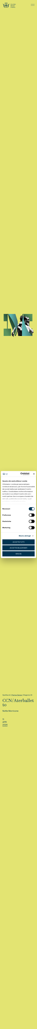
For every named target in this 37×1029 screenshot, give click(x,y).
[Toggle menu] (33, 5)
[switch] (32, 515)
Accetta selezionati (18, 548)
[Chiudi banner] (34, 474)
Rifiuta (18, 554)
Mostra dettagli (25, 536)
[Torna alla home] (9, 5)
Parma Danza (17, 695)
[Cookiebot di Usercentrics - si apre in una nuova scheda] (21, 474)
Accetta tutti (18, 542)
